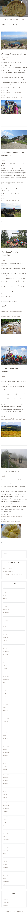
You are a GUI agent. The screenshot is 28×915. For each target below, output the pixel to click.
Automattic (19, 913)
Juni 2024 (5, 659)
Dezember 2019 (6, 805)
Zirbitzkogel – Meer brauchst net (13, 54)
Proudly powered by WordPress (14, 911)
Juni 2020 (5, 788)
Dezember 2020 (6, 772)
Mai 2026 (4, 595)
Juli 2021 (4, 758)
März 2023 (5, 701)
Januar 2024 (5, 673)
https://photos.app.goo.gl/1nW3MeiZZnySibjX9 (11, 316)
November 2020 (6, 774)
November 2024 (6, 645)
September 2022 (6, 718)
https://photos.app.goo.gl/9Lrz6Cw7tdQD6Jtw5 (11, 200)
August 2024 (5, 654)
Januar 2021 (5, 769)
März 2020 (5, 797)
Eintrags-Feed (5, 899)
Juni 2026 (5, 592)
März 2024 (5, 668)
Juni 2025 (5, 626)
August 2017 (5, 884)
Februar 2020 (5, 800)
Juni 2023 (5, 693)
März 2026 (5, 601)
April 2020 (5, 794)
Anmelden (5, 896)
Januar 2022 (5, 741)
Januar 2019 (5, 836)
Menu (24, 2)
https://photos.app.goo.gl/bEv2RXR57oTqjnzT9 (14, 418)
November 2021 (6, 746)
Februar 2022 (5, 738)
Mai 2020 (4, 791)
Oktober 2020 (5, 777)
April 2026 (5, 598)
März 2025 (5, 634)
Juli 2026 (4, 589)
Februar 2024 (5, 671)
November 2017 (6, 875)
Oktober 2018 (5, 844)
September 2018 (6, 847)
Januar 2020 (5, 802)
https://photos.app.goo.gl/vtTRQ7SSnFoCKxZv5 (11, 97)
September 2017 (6, 881)
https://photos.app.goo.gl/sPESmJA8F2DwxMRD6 (12, 516)
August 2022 (5, 721)
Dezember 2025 (6, 609)
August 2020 (5, 783)
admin (3, 59)
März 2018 (5, 864)
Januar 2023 (5, 707)
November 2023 (6, 679)
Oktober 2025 (5, 615)
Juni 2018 (5, 856)
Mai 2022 (4, 730)
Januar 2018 (5, 870)
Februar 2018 (5, 867)
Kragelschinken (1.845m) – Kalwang (9, 565)
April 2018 (5, 861)
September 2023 (6, 685)
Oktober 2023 (5, 682)
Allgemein (7, 122)
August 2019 (5, 816)
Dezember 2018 (6, 839)
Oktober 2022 (5, 715)
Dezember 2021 (6, 744)
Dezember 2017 (6, 872)
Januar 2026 (5, 606)
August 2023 (5, 687)
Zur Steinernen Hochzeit (10, 471)
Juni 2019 (5, 822)
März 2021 (5, 766)
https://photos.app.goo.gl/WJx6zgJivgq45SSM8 (13, 311)
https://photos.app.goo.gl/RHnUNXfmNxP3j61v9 (11, 521)
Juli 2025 (4, 623)
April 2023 (5, 699)
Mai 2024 (4, 662)
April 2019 (5, 828)
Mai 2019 (4, 825)
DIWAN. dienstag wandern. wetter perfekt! (13, 2)
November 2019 (6, 808)
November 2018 (6, 842)
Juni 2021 (5, 760)
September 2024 (6, 651)
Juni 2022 (5, 727)
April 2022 (5, 732)
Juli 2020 (4, 786)
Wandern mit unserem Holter (8, 571)
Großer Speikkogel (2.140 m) (8, 568)
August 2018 (5, 850)
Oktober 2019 (5, 811)
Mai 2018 (4, 858)
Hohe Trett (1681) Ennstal (7, 577)
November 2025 (6, 612)
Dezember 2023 (6, 676)
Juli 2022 (4, 724)
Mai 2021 (4, 763)
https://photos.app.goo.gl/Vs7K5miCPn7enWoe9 (11, 92)
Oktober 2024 (5, 648)
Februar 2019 (5, 833)
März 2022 (5, 735)
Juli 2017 (4, 886)
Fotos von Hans (4, 95)
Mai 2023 (4, 696)
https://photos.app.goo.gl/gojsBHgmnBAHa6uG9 (15, 419)
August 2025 (5, 620)
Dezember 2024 (6, 643)
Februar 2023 (5, 704)
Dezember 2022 (6, 710)
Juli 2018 (4, 853)
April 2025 (5, 631)
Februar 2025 (5, 637)
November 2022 (6, 713)
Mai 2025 (4, 629)
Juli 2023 (4, 690)
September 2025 (6, 617)
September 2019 (6, 814)
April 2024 (5, 665)
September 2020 (6, 780)
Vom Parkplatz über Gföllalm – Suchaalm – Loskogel (12, 574)
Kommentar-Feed (6, 902)
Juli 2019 (4, 819)
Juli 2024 (4, 657)
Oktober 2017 (5, 878)
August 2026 (5, 587)
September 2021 (6, 752)
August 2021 (5, 755)
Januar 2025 (5, 640)
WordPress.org (5, 905)
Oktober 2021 (5, 749)
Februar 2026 (5, 603)
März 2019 (5, 830)
